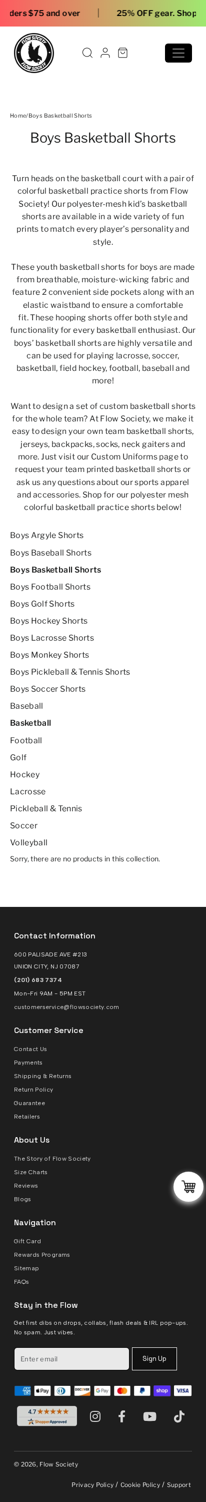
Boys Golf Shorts (42, 604)
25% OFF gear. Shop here (135, 13)
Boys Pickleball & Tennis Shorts (70, 672)
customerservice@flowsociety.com (67, 1007)
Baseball (27, 706)
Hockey (25, 774)
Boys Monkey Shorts (49, 655)
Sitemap (26, 1268)
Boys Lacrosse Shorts (52, 638)
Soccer (24, 825)
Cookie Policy (140, 1484)
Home (18, 115)
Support (179, 1484)
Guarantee (29, 1103)
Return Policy (34, 1089)
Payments (28, 1062)
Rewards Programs (42, 1254)
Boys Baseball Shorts (51, 553)
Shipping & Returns (43, 1076)
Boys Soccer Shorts (48, 689)
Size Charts (31, 1172)
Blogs (23, 1199)
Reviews (26, 1185)
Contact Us (31, 1049)
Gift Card (27, 1241)
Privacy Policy (93, 1484)
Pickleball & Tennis (46, 808)
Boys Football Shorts (50, 587)
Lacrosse (28, 791)
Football (26, 740)
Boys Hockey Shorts (49, 621)
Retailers (27, 1116)
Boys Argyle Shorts (47, 535)
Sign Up (154, 1358)
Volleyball (29, 842)
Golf (18, 757)
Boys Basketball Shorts (56, 570)
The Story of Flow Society (52, 1158)
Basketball (31, 723)
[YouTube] (152, 1416)
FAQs (21, 1281)
